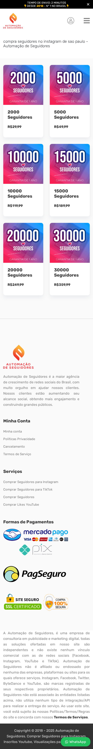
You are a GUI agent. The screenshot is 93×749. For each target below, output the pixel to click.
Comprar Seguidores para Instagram (30, 482)
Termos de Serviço (17, 454)
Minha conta (12, 431)
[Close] (88, 4)
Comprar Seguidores (18, 497)
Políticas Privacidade (19, 439)
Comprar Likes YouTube (21, 505)
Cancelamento (14, 446)
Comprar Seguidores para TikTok (28, 489)
